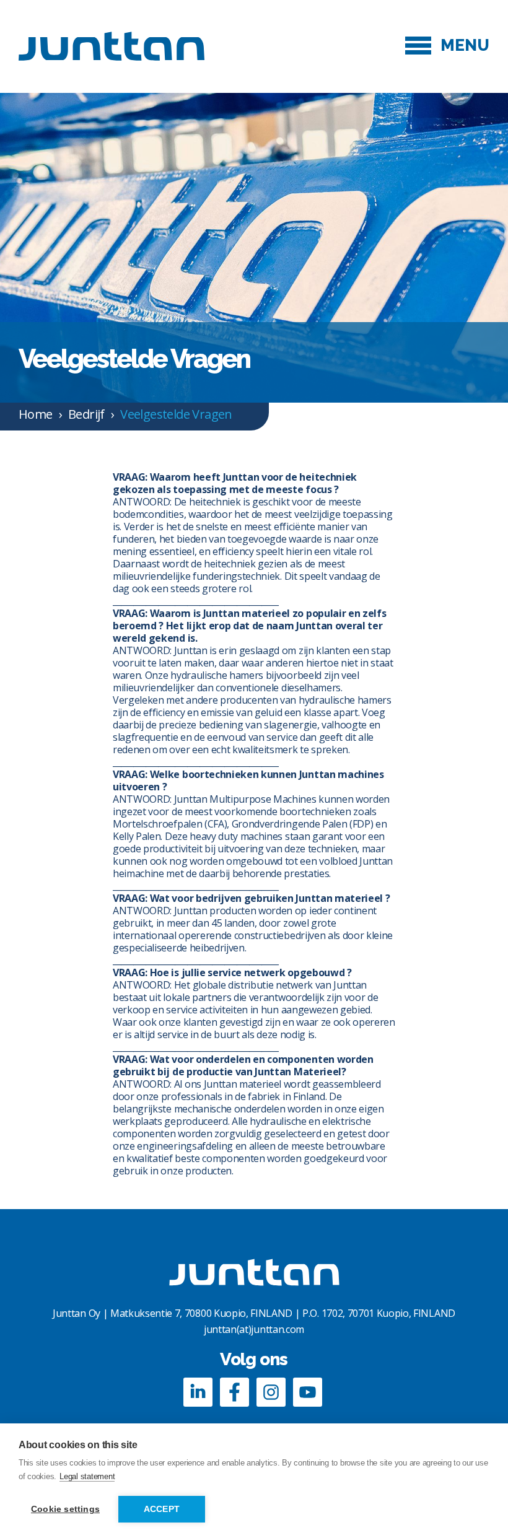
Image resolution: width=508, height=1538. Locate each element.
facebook (234, 1392)
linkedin (198, 1392)
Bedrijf (86, 414)
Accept (162, 1509)
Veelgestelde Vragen (176, 414)
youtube (307, 1392)
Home (36, 414)
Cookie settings (65, 1509)
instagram (271, 1392)
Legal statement (87, 1476)
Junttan (111, 46)
